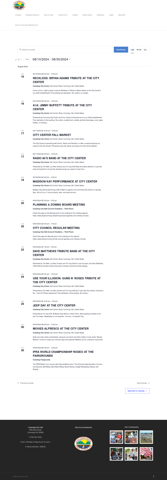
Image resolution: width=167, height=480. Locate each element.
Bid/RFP (121, 15)
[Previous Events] (18, 59)
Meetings (87, 15)
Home (18, 15)
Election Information (26, 25)
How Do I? (63, 15)
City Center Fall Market (52, 135)
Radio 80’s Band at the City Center (59, 158)
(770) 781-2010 (35, 437)
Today (27, 59)
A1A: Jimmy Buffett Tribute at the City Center (62, 107)
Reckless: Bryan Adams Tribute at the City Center (66, 80)
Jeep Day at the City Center (54, 305)
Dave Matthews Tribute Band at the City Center (64, 253)
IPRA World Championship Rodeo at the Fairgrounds (63, 354)
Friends (100, 15)
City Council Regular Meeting (56, 228)
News (75, 15)
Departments (32, 15)
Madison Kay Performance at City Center (65, 181)
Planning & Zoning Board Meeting (59, 204)
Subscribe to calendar (136, 391)
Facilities (48, 15)
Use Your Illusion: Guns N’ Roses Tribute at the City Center (67, 280)
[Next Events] (21, 59)
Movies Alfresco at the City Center (61, 328)
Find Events (121, 49)
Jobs (111, 15)
